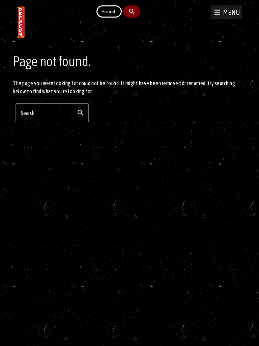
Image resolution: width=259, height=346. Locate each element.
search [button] (81, 113)
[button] (231, 12)
